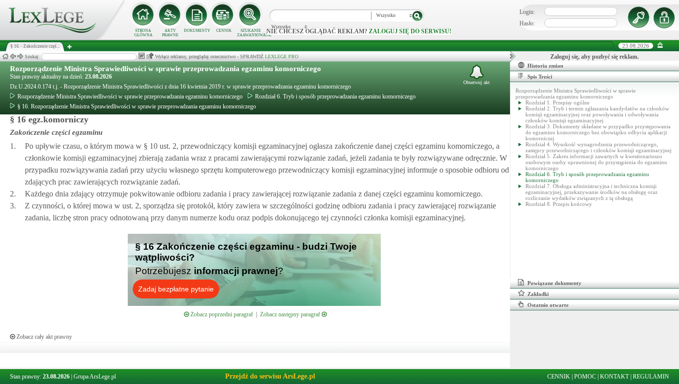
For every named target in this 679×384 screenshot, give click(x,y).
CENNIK (224, 30)
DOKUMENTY (197, 30)
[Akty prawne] (170, 14)
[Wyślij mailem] (150, 56)
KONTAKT (614, 376)
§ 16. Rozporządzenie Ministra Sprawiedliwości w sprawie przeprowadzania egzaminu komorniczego (136, 106)
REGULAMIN (651, 376)
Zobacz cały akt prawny (43, 336)
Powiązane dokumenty (554, 283)
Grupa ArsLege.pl (95, 376)
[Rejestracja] (665, 17)
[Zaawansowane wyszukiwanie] (250, 14)
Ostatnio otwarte (548, 305)
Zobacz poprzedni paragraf (221, 314)
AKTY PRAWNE (170, 32)
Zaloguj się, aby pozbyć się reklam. (594, 56)
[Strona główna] (62, 37)
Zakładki (538, 294)
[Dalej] (20, 56)
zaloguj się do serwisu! (410, 31)
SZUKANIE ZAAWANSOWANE (250, 32)
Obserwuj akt (476, 82)
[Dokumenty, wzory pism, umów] (196, 14)
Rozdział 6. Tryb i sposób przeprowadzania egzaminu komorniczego (335, 96)
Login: (527, 11)
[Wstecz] (13, 56)
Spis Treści (539, 77)
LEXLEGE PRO (281, 56)
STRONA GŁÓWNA (143, 32)
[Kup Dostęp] (223, 14)
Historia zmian (545, 66)
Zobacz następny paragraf (291, 314)
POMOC (585, 376)
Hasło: (527, 23)
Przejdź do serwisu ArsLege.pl (270, 376)
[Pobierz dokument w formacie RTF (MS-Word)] (141, 56)
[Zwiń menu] (660, 45)
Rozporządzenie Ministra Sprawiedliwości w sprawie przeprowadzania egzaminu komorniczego (165, 69)
